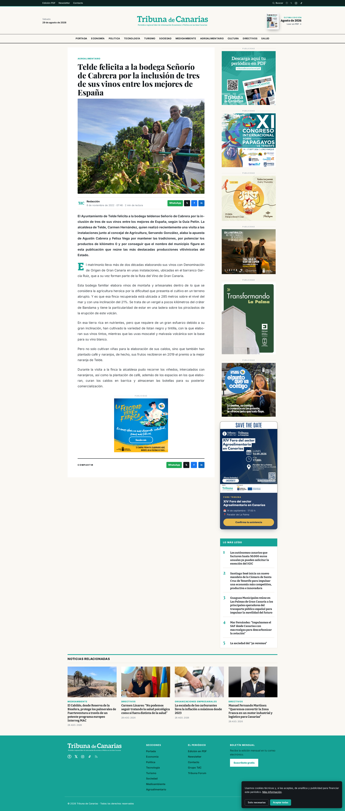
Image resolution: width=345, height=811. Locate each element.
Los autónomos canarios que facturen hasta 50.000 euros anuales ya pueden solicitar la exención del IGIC (249, 558)
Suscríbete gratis (244, 762)
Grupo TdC (194, 767)
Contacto (78, 3)
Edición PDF (48, 3)
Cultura (233, 38)
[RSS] (96, 756)
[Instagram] (296, 3)
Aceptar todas (280, 802)
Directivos (250, 38)
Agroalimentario (212, 38)
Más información (272, 792)
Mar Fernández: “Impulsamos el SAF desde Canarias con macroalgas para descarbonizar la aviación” (251, 628)
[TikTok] (301, 3)
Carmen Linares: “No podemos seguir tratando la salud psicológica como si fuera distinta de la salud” (145, 709)
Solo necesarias (257, 802)
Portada (81, 38)
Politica (114, 38)
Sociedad (165, 38)
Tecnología (132, 38)
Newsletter (64, 3)
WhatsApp (175, 203)
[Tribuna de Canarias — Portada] (172, 21)
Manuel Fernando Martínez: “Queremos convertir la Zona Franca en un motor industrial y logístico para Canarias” (250, 711)
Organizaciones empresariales (196, 701)
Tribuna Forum (197, 773)
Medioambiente (186, 38)
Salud (265, 38)
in (202, 203)
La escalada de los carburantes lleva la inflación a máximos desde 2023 (198, 709)
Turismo (149, 38)
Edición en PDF (197, 751)
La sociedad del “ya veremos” (248, 643)
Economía (98, 38)
